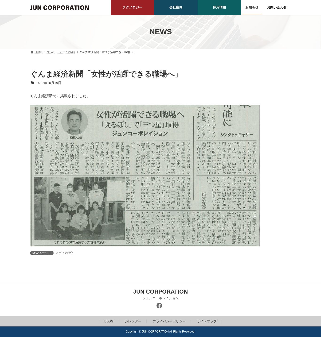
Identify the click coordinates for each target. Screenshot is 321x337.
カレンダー (133, 321)
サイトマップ (207, 321)
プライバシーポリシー (169, 321)
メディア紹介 (64, 252)
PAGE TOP (309, 322)
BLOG (109, 321)
